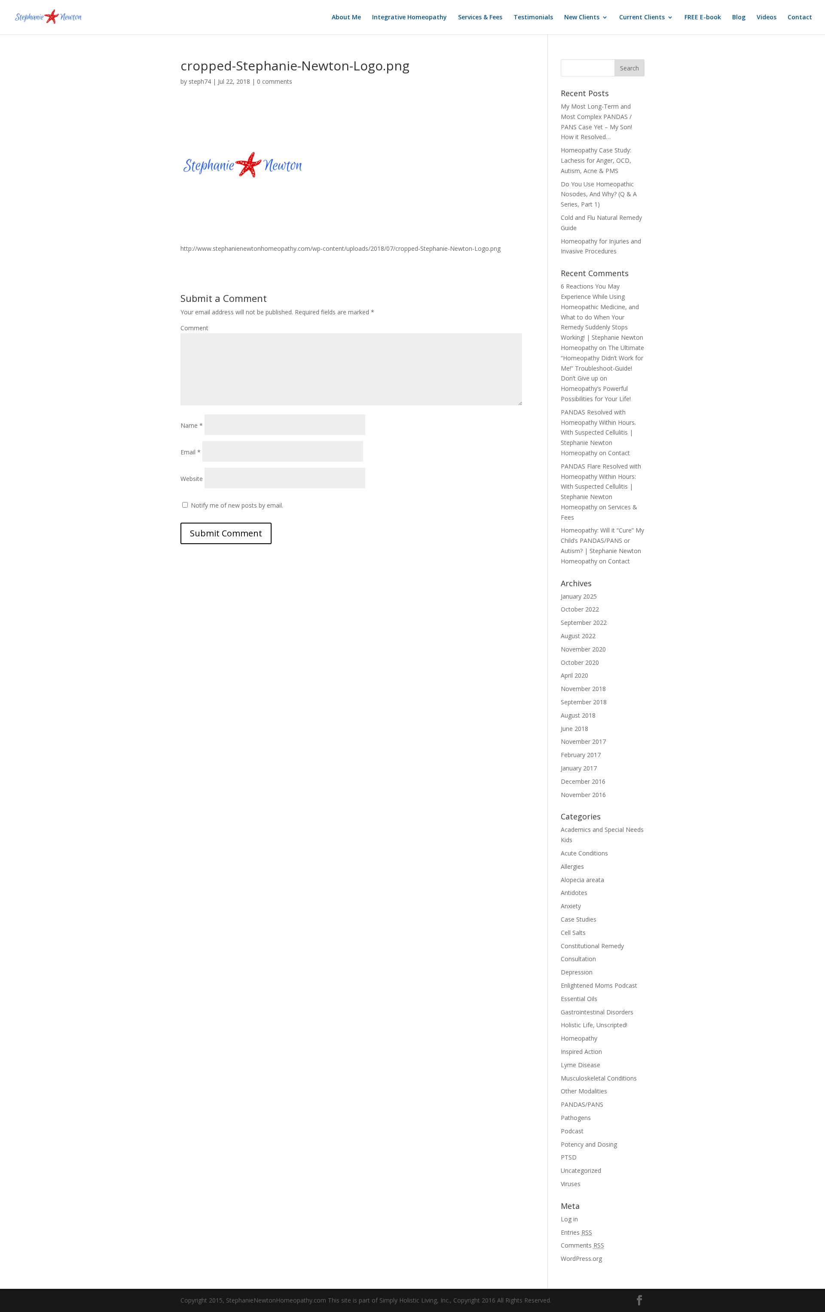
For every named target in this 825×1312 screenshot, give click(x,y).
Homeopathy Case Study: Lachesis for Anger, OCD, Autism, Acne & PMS (596, 160)
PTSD (569, 1157)
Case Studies (578, 919)
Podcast (572, 1131)
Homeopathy (579, 1038)
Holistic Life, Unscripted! (594, 1025)
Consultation (578, 959)
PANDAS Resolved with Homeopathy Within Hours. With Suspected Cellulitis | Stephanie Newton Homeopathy (598, 432)
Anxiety (571, 906)
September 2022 (584, 622)
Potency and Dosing (589, 1144)
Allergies (572, 866)
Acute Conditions (584, 853)
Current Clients (642, 17)
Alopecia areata (582, 880)
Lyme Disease (580, 1065)
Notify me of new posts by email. (237, 505)
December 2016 (583, 781)
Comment (194, 328)
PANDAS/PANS (582, 1104)
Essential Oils (579, 999)
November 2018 (583, 689)
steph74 (200, 81)
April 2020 (574, 675)
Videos (766, 17)
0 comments (274, 81)
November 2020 (583, 649)
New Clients (581, 17)
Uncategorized (581, 1170)
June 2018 (574, 728)
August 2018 (578, 715)
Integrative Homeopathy (409, 17)
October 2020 (580, 662)
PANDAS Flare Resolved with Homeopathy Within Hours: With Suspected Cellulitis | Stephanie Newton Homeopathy (601, 486)
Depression (577, 972)
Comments (582, 1245)
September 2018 (584, 702)
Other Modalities (584, 1091)
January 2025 (579, 596)
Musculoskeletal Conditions (599, 1078)
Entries (576, 1232)
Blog (739, 17)
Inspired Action (581, 1051)
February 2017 (581, 755)
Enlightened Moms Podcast (599, 985)
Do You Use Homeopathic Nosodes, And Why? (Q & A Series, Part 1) (599, 194)
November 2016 (583, 795)
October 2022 (580, 609)
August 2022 (578, 636)
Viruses (571, 1184)
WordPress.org (581, 1258)
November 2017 (583, 741)
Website (191, 479)
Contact (800, 17)
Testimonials (533, 17)
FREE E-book (702, 17)
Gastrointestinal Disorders (597, 1012)
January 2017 (579, 768)
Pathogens (576, 1118)
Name (191, 425)
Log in (569, 1219)
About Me (346, 17)
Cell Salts (573, 932)
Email (190, 452)
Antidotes (574, 893)
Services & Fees (480, 17)
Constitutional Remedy (592, 946)
